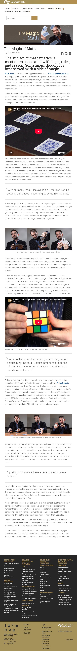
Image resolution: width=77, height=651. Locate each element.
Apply (41, 567)
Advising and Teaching (64, 571)
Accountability (46, 646)
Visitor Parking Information (8, 589)
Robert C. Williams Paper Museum (11, 611)
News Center (8, 566)
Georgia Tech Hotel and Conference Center (11, 601)
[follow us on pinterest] (6, 630)
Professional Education (29, 596)
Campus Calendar (9, 568)
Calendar (7, 8)
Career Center (44, 574)
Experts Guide (39, 8)
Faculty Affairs (62, 574)
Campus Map (10, 643)
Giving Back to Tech (64, 590)
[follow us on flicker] (9, 625)
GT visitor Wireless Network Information (10, 593)
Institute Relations (63, 602)
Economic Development (65, 597)
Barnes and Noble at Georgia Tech (10, 605)
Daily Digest (50, 8)
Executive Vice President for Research (29, 616)
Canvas (42, 590)
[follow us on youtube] (14, 630)
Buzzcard (43, 572)
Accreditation (46, 648)
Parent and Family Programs (45, 595)
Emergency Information (27, 633)
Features (26, 11)
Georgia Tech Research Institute (29, 608)
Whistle (58, 8)
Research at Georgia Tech (28, 612)
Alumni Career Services (65, 588)
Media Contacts (28, 8)
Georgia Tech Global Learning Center (10, 597)
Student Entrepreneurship (45, 584)
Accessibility (45, 643)
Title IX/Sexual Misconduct (46, 636)
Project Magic (63, 383)
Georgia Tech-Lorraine (29, 589)
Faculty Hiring (62, 576)
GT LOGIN (70, 640)
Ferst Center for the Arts (11, 608)
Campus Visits (8, 583)
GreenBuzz (7, 573)
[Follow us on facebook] (5, 625)
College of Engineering (29, 574)
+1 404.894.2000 (11, 642)
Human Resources (63, 578)
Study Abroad (44, 588)
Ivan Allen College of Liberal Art (28, 579)
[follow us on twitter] (10, 630)
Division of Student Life (47, 599)
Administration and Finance (63, 568)
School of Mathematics (58, 74)
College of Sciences (28, 576)
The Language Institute (29, 598)
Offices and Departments (11, 563)
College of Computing (28, 569)
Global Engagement (28, 603)
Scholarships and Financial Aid (45, 602)
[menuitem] (38, 10)
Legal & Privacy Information (46, 628)
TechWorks (61, 581)
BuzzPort (42, 570)
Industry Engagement (64, 599)
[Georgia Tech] (14, 2)
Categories (16, 8)
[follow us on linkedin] (17, 625)
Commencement (45, 577)
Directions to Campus (10, 586)
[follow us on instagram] (13, 625)
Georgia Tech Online (28, 593)
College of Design (27, 571)
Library (42, 579)
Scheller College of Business (27, 583)
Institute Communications (9, 576)
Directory (26, 627)
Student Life (43, 581)
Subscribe (18, 11)
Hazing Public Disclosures (46, 640)
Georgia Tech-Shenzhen (29, 591)
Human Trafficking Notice (47, 632)
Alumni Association (63, 585)
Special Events (8, 570)
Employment (27, 629)
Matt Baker (10, 74)
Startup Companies (63, 595)
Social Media (9, 11)
